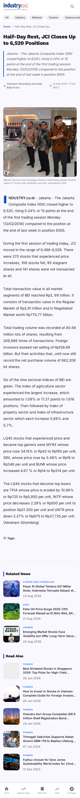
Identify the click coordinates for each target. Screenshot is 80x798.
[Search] (72, 6)
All (6, 17)
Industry (20, 17)
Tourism (53, 17)
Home (6, 26)
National (37, 17)
